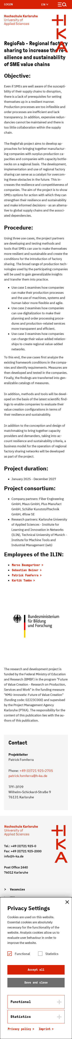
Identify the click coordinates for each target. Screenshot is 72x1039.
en (43, 4)
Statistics (51, 954)
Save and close (36, 982)
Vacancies (17, 889)
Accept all (36, 969)
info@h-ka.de (13, 856)
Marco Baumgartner (26, 565)
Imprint (44, 1029)
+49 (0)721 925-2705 (36, 771)
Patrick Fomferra (25, 575)
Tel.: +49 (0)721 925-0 (20, 846)
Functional (22, 954)
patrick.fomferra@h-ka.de (27, 776)
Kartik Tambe (22, 580)
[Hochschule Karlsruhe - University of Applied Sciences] (21, 21)
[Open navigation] (62, 5)
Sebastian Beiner (25, 570)
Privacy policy (19, 1029)
